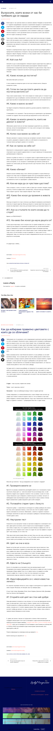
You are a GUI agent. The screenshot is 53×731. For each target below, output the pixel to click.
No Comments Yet (9, 278)
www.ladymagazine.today (19, 254)
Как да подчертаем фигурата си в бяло (15, 721)
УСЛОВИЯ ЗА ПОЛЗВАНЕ (40, 691)
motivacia (21, 263)
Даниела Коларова (6, 19)
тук (37, 632)
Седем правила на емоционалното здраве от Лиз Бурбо (26, 312)
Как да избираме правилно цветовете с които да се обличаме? (25, 331)
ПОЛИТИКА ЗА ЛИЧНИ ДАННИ (37, 694)
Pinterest (13, 258)
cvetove (11, 654)
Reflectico (13, 689)
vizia (29, 654)
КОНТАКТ (47, 694)
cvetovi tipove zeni (17, 654)
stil (26, 654)
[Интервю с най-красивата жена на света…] (9, 303)
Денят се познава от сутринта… (44, 311)
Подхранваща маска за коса (12, 715)
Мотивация (3, 8)
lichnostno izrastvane (14, 263)
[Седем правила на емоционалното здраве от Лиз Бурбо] (26, 303)
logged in (12, 286)
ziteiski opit (26, 263)
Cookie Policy (36, 729)
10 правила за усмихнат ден (12, 709)
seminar (23, 654)
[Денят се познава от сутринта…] (44, 304)
